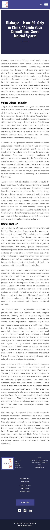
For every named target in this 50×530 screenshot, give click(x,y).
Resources (25, 488)
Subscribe (25, 502)
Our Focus (25, 482)
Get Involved (25, 491)
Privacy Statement (25, 525)
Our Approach (25, 485)
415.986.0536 (39, 467)
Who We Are (25, 478)
